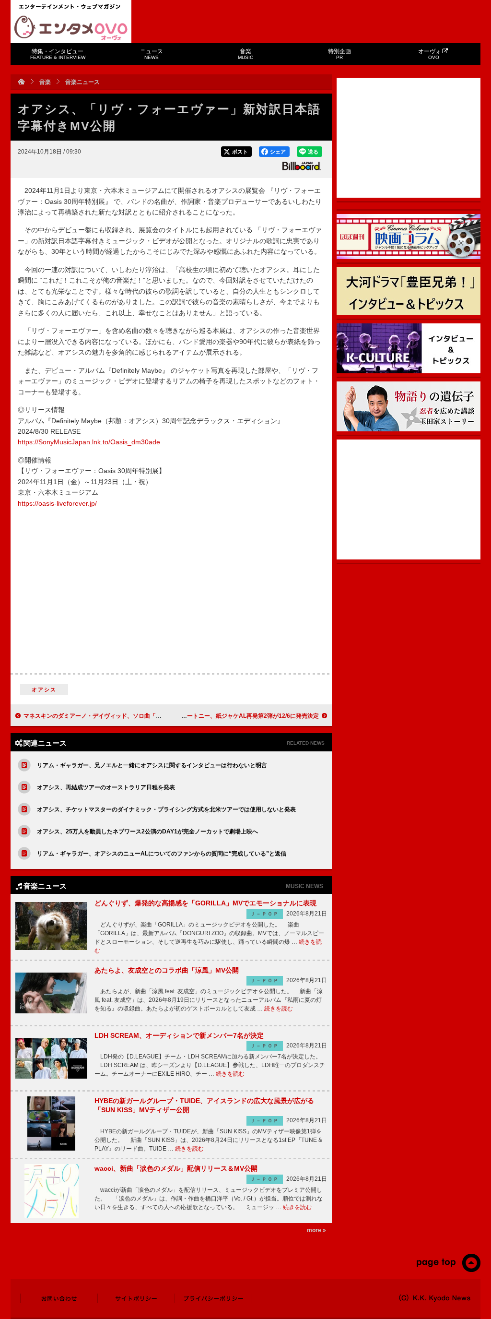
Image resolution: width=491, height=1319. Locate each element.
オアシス (44, 689)
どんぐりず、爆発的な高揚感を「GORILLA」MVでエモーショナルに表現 (205, 903)
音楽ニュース (82, 82)
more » (316, 1230)
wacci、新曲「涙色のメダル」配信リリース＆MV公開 (175, 1168)
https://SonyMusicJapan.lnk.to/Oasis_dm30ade (89, 442)
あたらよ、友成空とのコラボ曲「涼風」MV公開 (166, 970)
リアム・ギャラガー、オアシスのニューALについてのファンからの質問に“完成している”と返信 (161, 853)
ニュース (151, 54)
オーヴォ (429, 54)
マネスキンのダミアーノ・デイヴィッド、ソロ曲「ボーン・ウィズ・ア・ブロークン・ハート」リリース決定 (164, 716)
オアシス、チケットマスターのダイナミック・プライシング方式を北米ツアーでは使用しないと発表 (166, 809)
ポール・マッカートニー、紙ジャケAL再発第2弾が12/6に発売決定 (233, 716)
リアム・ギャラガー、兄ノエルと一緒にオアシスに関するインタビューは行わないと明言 (152, 765)
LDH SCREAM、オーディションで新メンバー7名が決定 (179, 1035)
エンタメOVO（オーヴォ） (71, 27)
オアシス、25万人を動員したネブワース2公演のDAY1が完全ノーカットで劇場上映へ (147, 831)
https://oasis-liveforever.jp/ (57, 503)
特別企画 (339, 54)
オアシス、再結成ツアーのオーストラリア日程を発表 (106, 787)
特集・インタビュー (57, 54)
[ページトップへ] (448, 1270)
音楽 (245, 54)
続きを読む (278, 1008)
